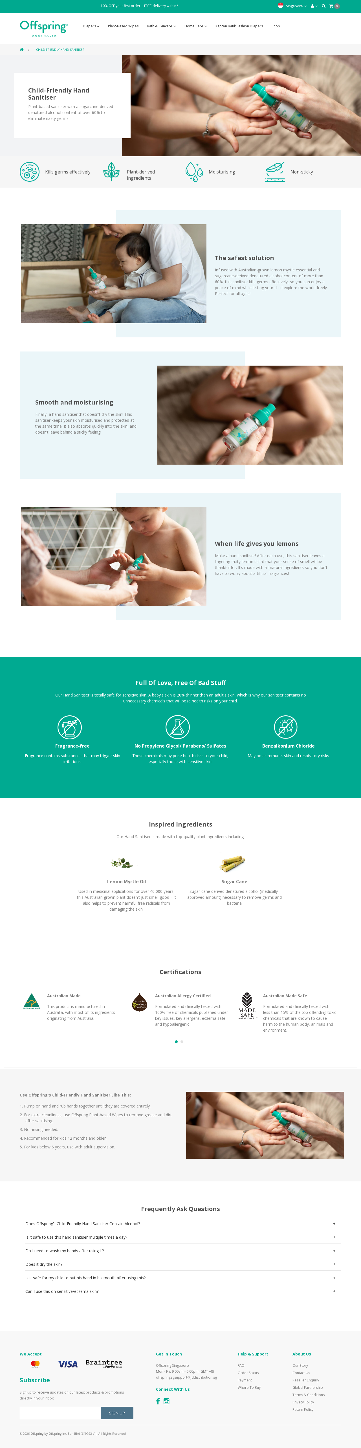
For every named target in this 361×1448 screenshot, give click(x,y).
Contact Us (301, 1372)
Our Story (300, 1365)
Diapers (90, 26)
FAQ (241, 1365)
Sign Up (117, 1413)
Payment (245, 1380)
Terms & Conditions (308, 1394)
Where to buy (249, 1387)
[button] (176, 1041)
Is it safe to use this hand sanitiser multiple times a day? (76, 1237)
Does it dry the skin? (43, 1264)
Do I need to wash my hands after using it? (64, 1250)
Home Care (194, 26)
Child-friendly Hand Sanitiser (60, 50)
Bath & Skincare (160, 26)
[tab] (183, 1224)
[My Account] (314, 5)
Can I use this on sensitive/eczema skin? (61, 1291)
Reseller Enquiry (305, 1380)
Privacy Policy (303, 1402)
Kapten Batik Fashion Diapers (239, 26)
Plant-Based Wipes (123, 26)
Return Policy (302, 1409)
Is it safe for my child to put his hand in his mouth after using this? (85, 1277)
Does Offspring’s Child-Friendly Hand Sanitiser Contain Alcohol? (82, 1223)
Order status (248, 1372)
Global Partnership (307, 1387)
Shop (276, 26)
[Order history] (323, 5)
